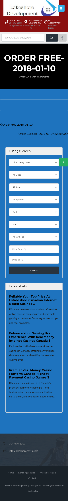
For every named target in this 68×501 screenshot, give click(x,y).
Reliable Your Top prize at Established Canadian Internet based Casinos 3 (33, 300)
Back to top (33, 491)
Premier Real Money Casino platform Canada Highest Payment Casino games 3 (30, 373)
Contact (32, 478)
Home (11, 472)
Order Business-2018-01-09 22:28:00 (42, 133)
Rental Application (27, 472)
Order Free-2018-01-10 (17, 124)
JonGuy (25, 76)
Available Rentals (48, 472)
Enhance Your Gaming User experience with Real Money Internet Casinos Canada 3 (31, 337)
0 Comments (42, 76)
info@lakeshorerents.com (23, 450)
